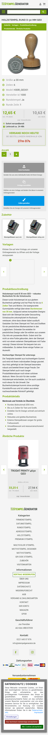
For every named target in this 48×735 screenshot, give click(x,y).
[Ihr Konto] (40, 4)
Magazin (24, 610)
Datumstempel (24, 524)
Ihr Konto (24, 606)
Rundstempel (24, 527)
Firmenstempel (24, 520)
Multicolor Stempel (24, 545)
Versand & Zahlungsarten (24, 598)
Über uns (24, 579)
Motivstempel (24, 553)
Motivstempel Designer (24, 549)
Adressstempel (24, 531)
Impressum (38, 712)
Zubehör (7, 25)
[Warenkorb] (44, 4)
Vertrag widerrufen (24, 574)
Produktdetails (9, 29)
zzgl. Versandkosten (24, 120)
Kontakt (24, 602)
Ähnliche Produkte (23, 29)
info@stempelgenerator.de (24, 643)
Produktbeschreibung (28, 25)
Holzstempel (24, 535)
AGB (24, 594)
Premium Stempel (24, 539)
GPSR (24, 614)
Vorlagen (15, 25)
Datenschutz (24, 586)
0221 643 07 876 (24, 639)
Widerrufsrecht (24, 590)
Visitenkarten (24, 564)
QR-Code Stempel (24, 557)
